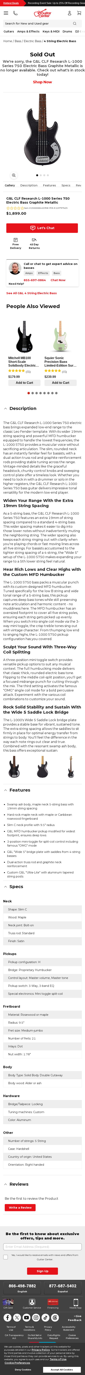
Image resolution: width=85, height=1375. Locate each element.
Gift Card (8, 1307)
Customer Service (32, 1307)
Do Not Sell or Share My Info (35, 1337)
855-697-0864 (35, 280)
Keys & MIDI (51, 31)
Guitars (9, 31)
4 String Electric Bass (60, 41)
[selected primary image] (42, 130)
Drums (67, 31)
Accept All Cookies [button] (62, 1369)
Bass (18, 41)
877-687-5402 (62, 1286)
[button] (42, 408)
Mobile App (75, 1307)
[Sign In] (69, 13)
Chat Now (58, 280)
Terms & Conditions (29, 1328)
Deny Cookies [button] (23, 1369)
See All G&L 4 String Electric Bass (31, 293)
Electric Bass (32, 41)
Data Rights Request (53, 1337)
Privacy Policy (41, 1349)
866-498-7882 (22, 1286)
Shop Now (42, 82)
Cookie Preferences (17, 1362)
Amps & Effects (28, 31)
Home (7, 41)
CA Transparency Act (14, 1337)
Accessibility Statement (68, 1328)
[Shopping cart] (79, 13)
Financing (53, 1307)
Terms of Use (58, 1359)
